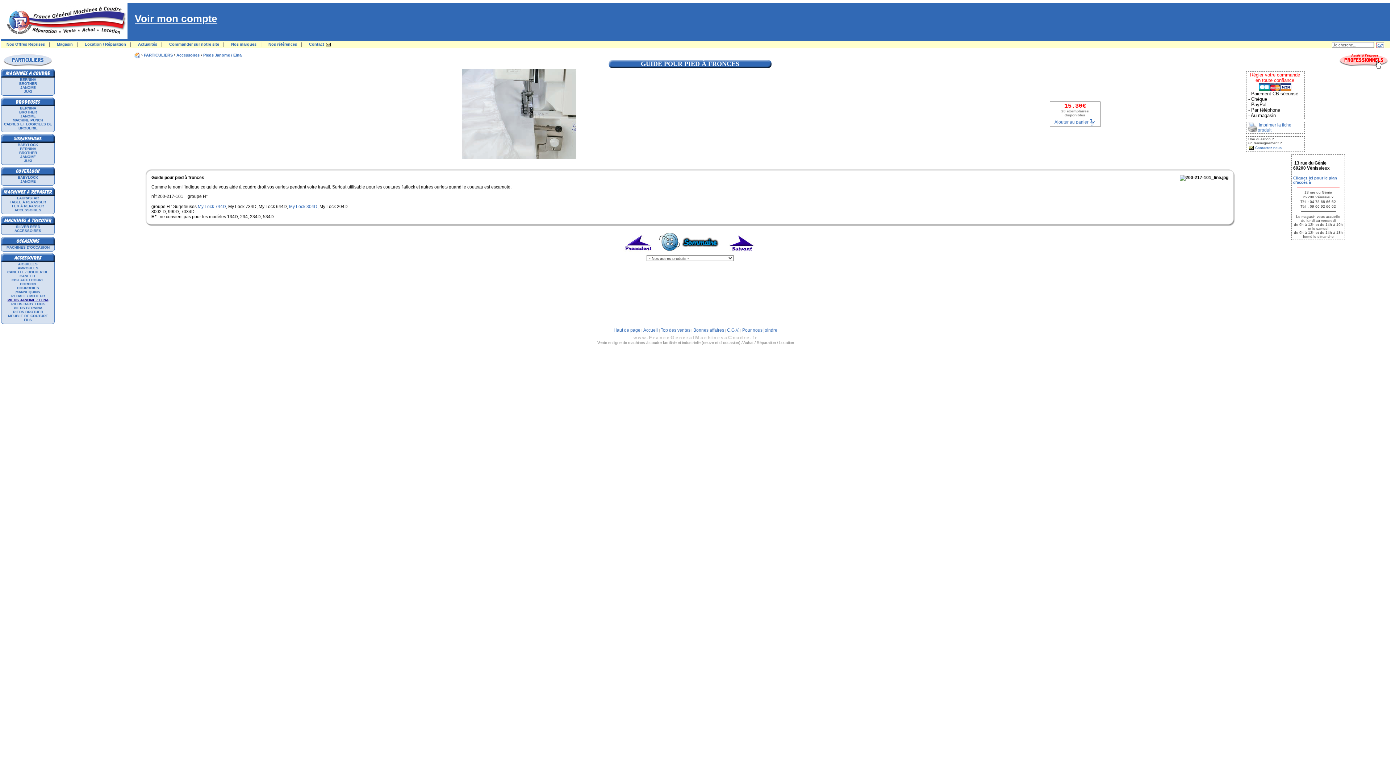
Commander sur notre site (194, 44)
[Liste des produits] (690, 253)
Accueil (650, 330)
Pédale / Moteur (28, 296)
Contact (316, 44)
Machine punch (28, 120)
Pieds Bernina (28, 308)
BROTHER (28, 84)
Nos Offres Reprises (26, 44)
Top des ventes (675, 330)
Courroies (28, 288)
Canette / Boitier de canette (28, 274)
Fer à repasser (28, 206)
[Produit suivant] (741, 253)
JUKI (28, 92)
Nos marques (243, 44)
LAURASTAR (28, 198)
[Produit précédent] (638, 253)
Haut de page (627, 330)
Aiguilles (28, 264)
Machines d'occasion (28, 247)
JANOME (28, 88)
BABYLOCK (28, 145)
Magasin (65, 44)
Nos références (282, 44)
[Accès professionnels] (1363, 67)
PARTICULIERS (158, 55)
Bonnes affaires (708, 330)
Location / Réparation (105, 44)
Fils (28, 320)
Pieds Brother (28, 312)
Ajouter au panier (1071, 121)
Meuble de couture (28, 316)
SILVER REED (28, 227)
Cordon (28, 284)
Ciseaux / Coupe (28, 280)
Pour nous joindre (759, 330)
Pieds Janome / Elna (222, 55)
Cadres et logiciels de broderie (28, 126)
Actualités (147, 44)
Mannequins (28, 292)
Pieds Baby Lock (28, 304)
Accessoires (27, 210)
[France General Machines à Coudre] (64, 37)
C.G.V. (733, 330)
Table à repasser (28, 202)
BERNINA (28, 80)
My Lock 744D (212, 206)
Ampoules (28, 268)
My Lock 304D (303, 206)
